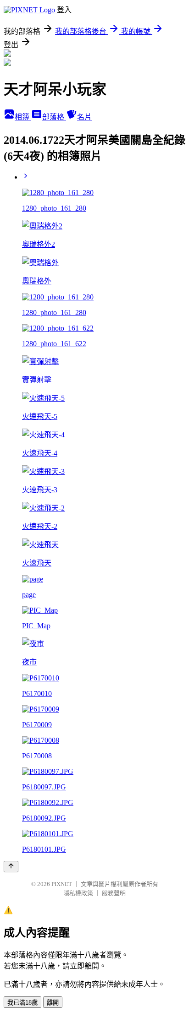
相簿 (23, 117)
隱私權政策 (78, 893)
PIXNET (61, 884)
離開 (53, 1002)
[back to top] (11, 866)
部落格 (54, 117)
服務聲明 (114, 893)
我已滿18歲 (22, 1002)
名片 (84, 117)
